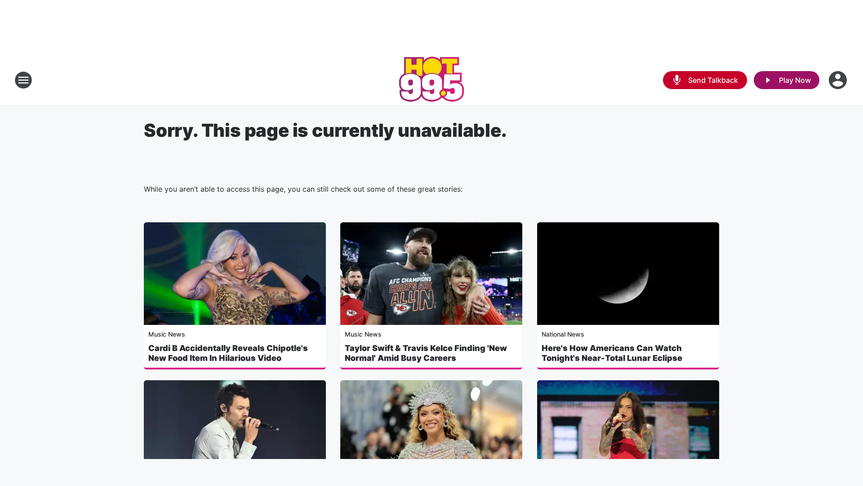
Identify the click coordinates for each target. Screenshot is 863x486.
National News (563, 334)
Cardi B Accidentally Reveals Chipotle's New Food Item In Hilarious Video (228, 353)
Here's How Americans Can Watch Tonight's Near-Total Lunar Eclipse (612, 353)
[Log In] (839, 80)
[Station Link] (431, 80)
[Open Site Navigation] (23, 80)
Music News (166, 334)
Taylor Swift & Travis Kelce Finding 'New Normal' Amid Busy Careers (426, 353)
